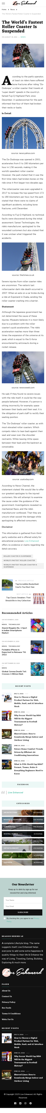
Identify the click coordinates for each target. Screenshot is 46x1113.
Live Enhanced (32, 540)
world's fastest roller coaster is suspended (20, 566)
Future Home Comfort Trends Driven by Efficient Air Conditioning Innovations (28, 752)
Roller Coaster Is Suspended (17, 556)
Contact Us (7, 996)
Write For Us (7, 1019)
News (23, 37)
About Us (6, 991)
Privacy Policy (8, 1002)
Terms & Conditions (11, 1013)
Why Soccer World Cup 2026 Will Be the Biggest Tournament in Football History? (27, 720)
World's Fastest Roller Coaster (19, 560)
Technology (14, 624)
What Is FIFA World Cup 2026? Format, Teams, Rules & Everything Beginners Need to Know (28, 769)
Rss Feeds (6, 1008)
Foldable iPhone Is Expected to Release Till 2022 (14, 652)
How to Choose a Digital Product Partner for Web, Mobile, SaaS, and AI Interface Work (28, 702)
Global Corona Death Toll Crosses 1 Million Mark (14, 672)
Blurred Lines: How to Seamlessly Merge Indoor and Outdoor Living (28, 737)
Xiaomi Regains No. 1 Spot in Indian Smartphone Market (14, 630)
